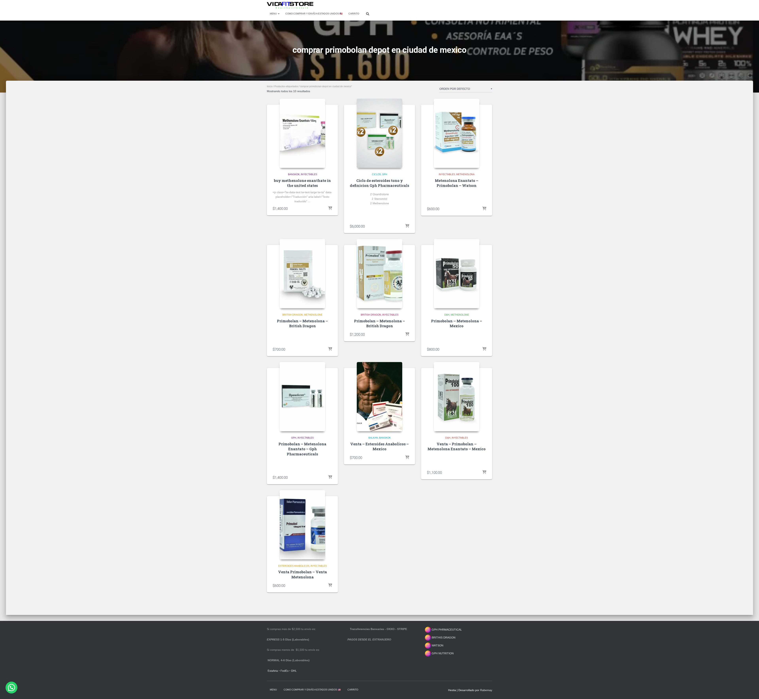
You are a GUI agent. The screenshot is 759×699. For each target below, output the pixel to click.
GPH (384, 174)
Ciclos (376, 174)
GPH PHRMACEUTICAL (447, 629)
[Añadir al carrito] (330, 208)
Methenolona (465, 174)
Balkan (373, 437)
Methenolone (313, 314)
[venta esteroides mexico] (290, 5)
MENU (274, 13)
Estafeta (273, 670)
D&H (446, 314)
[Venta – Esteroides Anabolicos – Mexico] (379, 396)
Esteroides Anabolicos (293, 566)
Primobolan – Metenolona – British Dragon (302, 323)
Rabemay (486, 690)
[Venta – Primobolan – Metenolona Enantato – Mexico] (456, 396)
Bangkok (294, 174)
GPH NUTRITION (442, 653)
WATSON (437, 645)
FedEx (284, 670)
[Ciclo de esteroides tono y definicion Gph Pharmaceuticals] (379, 133)
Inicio (270, 86)
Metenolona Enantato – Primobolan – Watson (456, 183)
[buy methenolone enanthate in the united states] (302, 133)
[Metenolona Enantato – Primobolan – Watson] (456, 133)
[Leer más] (330, 349)
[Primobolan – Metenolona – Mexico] (456, 273)
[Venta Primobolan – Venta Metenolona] (302, 524)
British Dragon (292, 314)
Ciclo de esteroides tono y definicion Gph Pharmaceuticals (379, 183)
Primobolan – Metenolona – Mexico (456, 323)
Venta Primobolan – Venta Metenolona (302, 574)
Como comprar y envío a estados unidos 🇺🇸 (314, 13)
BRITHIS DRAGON (443, 637)
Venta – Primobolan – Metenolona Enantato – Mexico (457, 446)
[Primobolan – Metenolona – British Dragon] (302, 273)
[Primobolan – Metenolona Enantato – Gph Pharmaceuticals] (302, 396)
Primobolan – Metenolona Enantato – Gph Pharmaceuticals (302, 449)
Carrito (353, 13)
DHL (294, 670)
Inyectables (309, 174)
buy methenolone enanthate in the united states (302, 183)
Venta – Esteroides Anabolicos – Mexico (379, 446)
